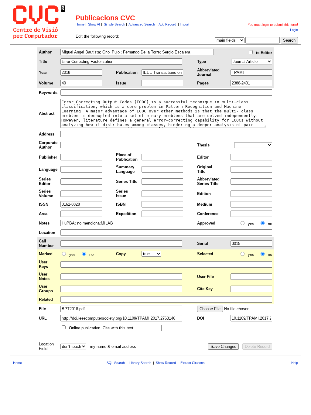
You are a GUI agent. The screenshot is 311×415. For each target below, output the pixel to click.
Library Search (140, 363)
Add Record (167, 24)
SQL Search (116, 363)
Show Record (166, 363)
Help (294, 363)
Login (294, 30)
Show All (94, 24)
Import (184, 24)
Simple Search (114, 24)
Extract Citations (192, 363)
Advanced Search (141, 24)
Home (80, 24)
